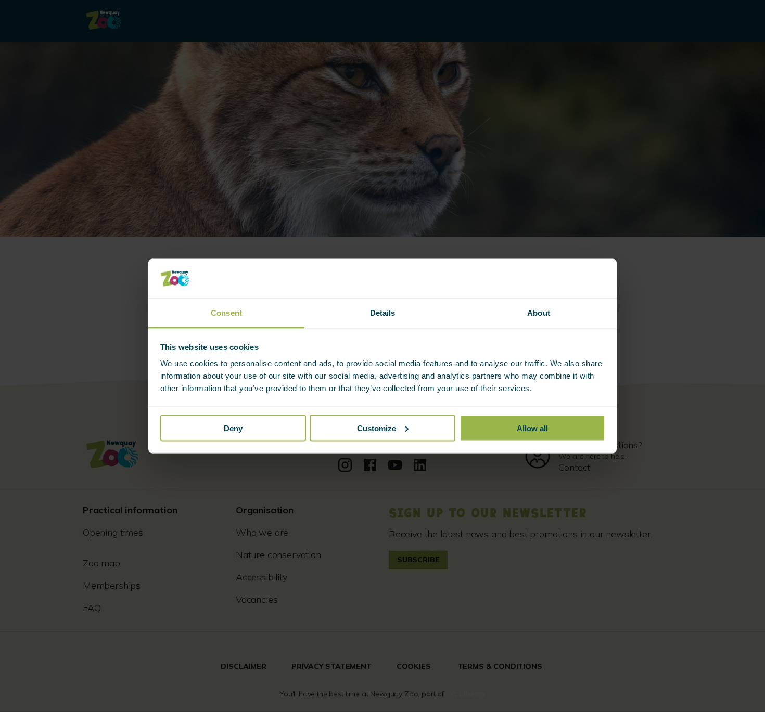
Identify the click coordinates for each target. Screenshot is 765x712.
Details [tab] (383, 312)
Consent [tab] (226, 312)
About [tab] (538, 312)
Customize (376, 427)
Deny (233, 427)
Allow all (532, 427)
